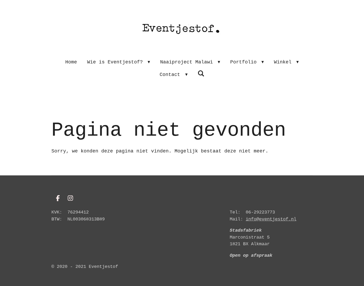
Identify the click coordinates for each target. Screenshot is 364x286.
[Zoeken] (201, 74)
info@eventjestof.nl (271, 219)
